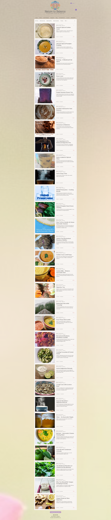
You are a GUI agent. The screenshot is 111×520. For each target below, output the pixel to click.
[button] (76, 9)
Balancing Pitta (49, 20)
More (66, 20)
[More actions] (74, 25)
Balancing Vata (42, 20)
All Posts (36, 20)
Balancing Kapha (56, 20)
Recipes (62, 20)
